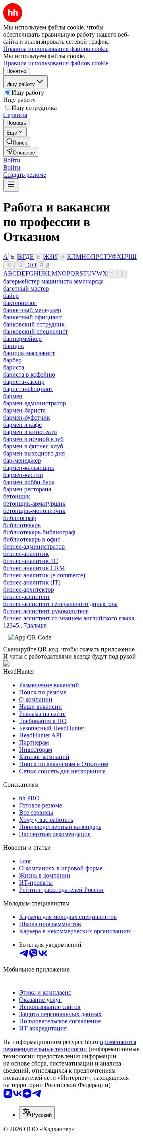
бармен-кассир (23, 474)
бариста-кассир (23, 381)
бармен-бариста (24, 410)
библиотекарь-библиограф (39, 532)
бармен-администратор (34, 403)
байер (11, 295)
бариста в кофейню (29, 374)
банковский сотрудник (34, 324)
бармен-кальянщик (28, 467)
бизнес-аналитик (26, 553)
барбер (12, 360)
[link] (16, 142)
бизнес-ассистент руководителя (46, 611)
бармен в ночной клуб (33, 439)
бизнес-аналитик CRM (34, 568)
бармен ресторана (27, 489)
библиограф (19, 517)
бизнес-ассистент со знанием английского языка (68, 618)
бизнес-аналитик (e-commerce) (44, 575)
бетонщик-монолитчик (34, 510)
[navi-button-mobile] (11, 185)
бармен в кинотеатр (30, 431)
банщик (13, 345)
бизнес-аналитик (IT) (31, 582)
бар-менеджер (22, 460)
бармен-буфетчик (26, 417)
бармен (13, 396)
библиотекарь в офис (31, 539)
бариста (13, 367)
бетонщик (16, 496)
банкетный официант (32, 317)
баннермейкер (22, 338)
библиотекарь (22, 525)
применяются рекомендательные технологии (69, 1045)
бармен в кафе (22, 424)
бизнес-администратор (34, 546)
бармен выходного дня (34, 453)
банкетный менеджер (32, 310)
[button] (12, 160)
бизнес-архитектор (28, 589)
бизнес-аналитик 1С (30, 560)
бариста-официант (28, 388)
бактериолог (20, 302)
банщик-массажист (29, 353)
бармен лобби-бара (28, 482)
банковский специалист (35, 331)
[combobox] (37, 1112)
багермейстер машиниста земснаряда (53, 281)
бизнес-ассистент (26, 596)
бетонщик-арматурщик (34, 503)
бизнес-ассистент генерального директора (60, 603)
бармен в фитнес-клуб (33, 446)
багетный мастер (26, 288)
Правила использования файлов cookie (55, 63)
